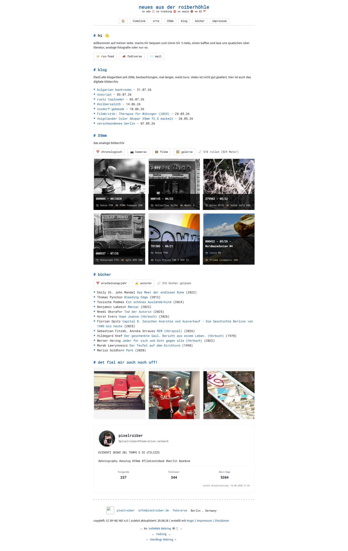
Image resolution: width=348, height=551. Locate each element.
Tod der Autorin (137, 311)
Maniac (133, 307)
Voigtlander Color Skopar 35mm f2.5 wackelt (135, 118)
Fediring (161, 534)
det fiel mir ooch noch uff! (128, 362)
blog (184, 21)
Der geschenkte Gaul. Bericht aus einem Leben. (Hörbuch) (174, 336)
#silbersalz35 (109, 104)
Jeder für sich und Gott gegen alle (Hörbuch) (162, 340)
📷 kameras (138, 152)
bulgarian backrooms (114, 89)
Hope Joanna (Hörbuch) (138, 316)
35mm (170, 21)
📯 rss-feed (105, 56)
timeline (139, 21)
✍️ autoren (143, 283)
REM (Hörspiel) (169, 331)
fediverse (180, 510)
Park (129, 350)
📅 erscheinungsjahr (111, 283)
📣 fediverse (132, 56)
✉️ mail (156, 56)
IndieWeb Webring (160, 528)
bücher (200, 21)
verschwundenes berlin (116, 123)
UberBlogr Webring (161, 539)
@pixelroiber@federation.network (144, 441)
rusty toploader (110, 99)
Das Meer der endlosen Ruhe (160, 292)
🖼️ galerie (184, 152)
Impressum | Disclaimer (213, 520)
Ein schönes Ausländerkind (148, 302)
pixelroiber (126, 510)
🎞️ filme (161, 152)
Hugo (190, 520)
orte (156, 21)
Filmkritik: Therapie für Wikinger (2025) (133, 114)
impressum (219, 21)
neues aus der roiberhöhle (174, 7)
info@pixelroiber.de (153, 510)
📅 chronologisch (109, 152)
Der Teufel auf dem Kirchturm (154, 345)
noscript (104, 94)
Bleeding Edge (136, 297)
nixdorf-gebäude (110, 109)
